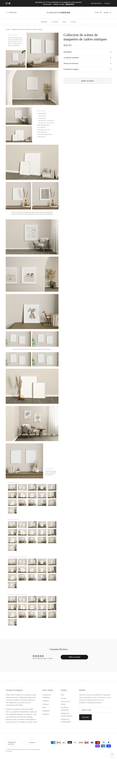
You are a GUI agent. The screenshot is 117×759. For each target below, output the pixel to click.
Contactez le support (71, 69)
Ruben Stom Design (15, 749)
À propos (55, 22)
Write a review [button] (74, 657)
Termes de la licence (71, 63)
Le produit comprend (71, 58)
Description (68, 52)
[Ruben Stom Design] (58, 12)
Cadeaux (45, 701)
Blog (64, 22)
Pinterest (45, 714)
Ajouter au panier (87, 81)
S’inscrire (85, 717)
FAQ (62, 695)
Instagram (46, 711)
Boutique (44, 22)
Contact (73, 22)
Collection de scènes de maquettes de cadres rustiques (27, 29)
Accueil (8, 29)
